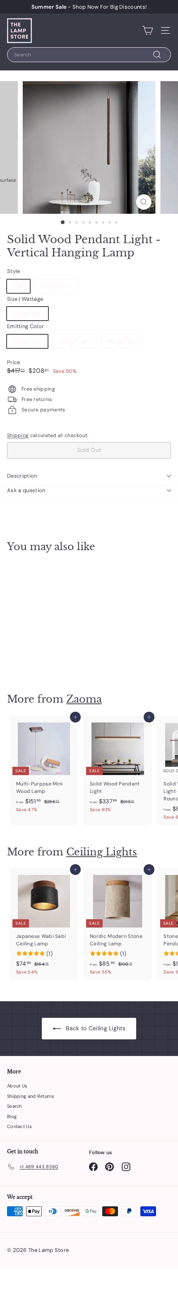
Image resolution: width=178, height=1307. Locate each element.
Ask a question (26, 490)
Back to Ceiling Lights (94, 1028)
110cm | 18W (27, 313)
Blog (12, 1116)
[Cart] (147, 30)
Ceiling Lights (101, 852)
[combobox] (89, 54)
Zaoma (84, 699)
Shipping (18, 435)
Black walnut (56, 286)
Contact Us (19, 1126)
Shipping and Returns (30, 1096)
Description (22, 475)
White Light (27, 341)
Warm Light (122, 341)
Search (14, 1106)
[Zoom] (143, 202)
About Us (17, 1086)
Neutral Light (75, 341)
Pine (18, 286)
